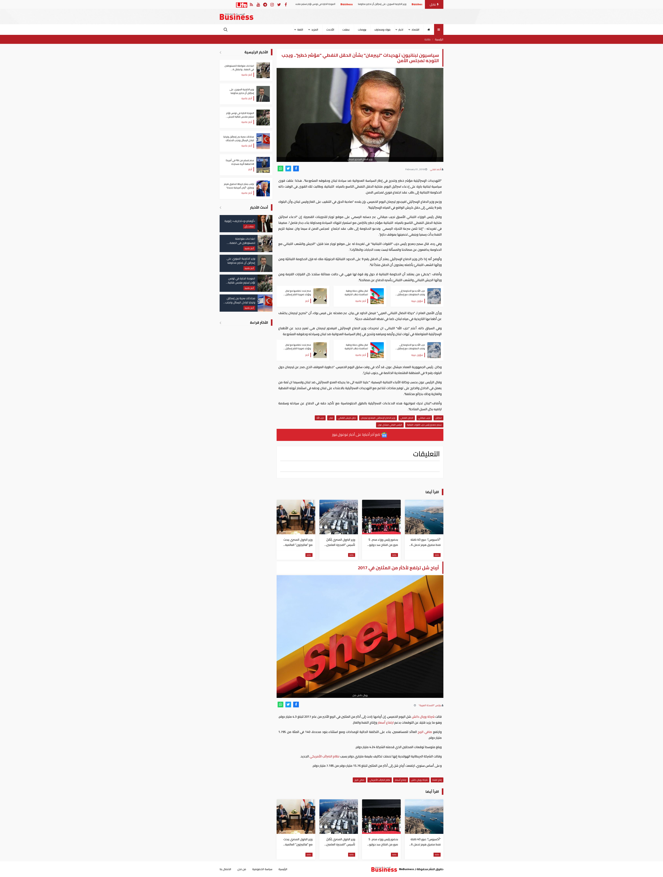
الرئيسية (439, 39)
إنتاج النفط (437, 780)
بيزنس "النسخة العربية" (430, 705)
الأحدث (330, 29)
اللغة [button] (300, 29)
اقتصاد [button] (415, 29)
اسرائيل (438, 418)
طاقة (427, 39)
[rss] (251, 4)
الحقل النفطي (406, 418)
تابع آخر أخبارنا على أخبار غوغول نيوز (356, 434)
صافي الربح (425, 732)
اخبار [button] (400, 29)
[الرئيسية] (429, 29)
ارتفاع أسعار (385, 722)
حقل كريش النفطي (347, 418)
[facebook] (296, 168)
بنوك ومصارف (382, 29)
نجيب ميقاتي (424, 418)
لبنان (331, 418)
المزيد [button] (314, 29)
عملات (346, 29)
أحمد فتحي (435, 169)
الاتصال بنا (225, 869)
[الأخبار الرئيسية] (220, 52)
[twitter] (288, 168)
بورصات (362, 29)
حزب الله (320, 418)
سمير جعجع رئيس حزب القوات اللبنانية (424, 425)
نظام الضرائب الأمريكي (324, 756)
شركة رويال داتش (423, 716)
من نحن (241, 869)
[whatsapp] (280, 168)
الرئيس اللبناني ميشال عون (390, 425)
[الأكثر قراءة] (220, 322)
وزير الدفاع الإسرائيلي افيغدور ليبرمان (378, 418)
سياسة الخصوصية (262, 869)
